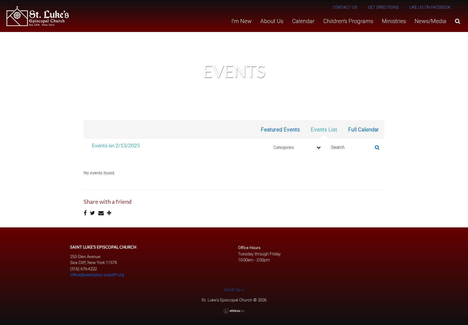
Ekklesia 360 (234, 311)
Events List (324, 129)
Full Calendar (363, 129)
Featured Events (280, 129)
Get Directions (383, 7)
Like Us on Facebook (430, 7)
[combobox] (296, 147)
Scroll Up (233, 289)
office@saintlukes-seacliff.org (97, 274)
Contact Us (345, 7)
